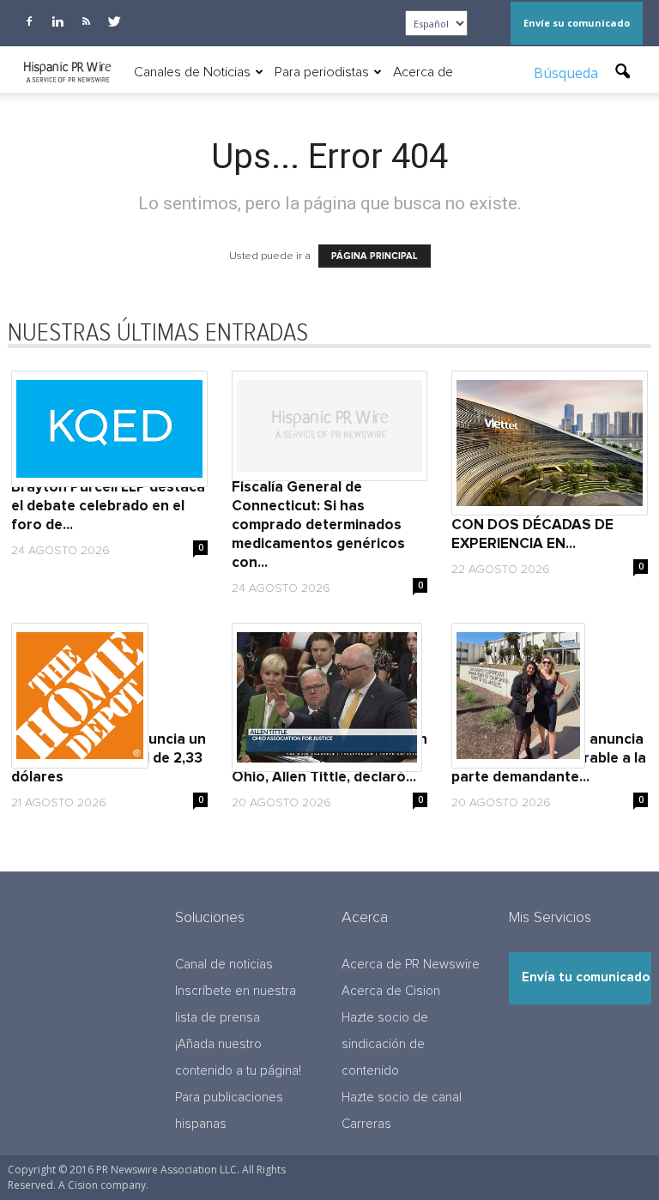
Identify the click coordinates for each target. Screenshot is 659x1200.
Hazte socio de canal (402, 1097)
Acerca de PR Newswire (411, 964)
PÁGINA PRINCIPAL (374, 256)
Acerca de (423, 72)
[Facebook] (29, 21)
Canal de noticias (224, 964)
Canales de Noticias (192, 72)
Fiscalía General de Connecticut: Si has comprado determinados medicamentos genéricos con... (318, 525)
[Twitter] (114, 21)
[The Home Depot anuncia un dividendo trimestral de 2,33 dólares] (109, 696)
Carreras (366, 1124)
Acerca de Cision (391, 991)
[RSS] (86, 21)
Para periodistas (322, 72)
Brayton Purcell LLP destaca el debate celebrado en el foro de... (108, 506)
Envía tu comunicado (586, 977)
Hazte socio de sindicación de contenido (385, 1044)
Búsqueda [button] (568, 72)
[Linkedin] (57, 21)
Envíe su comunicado (576, 22)
